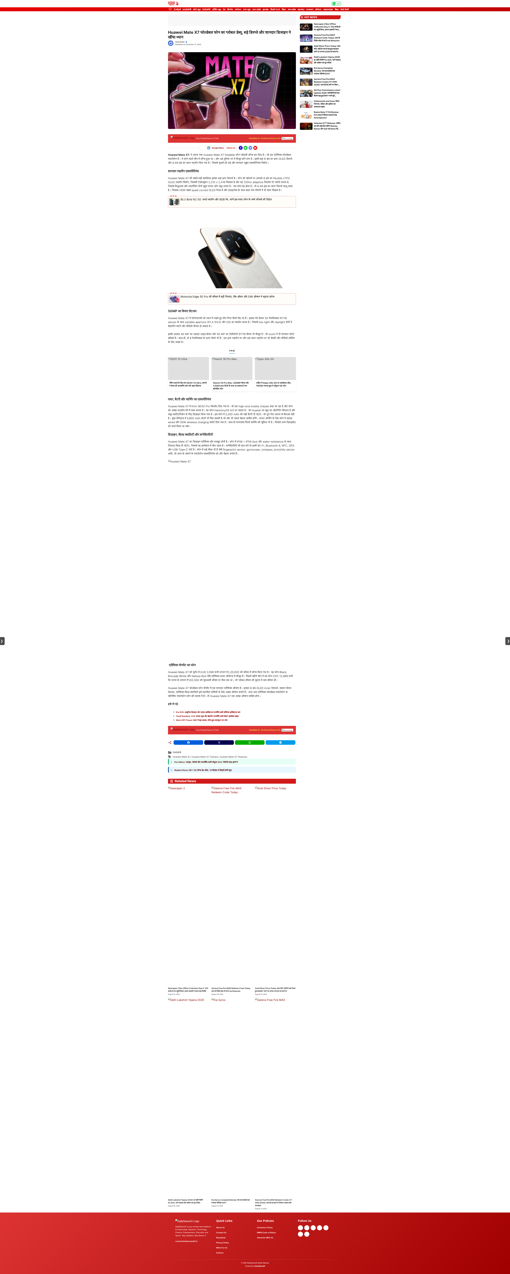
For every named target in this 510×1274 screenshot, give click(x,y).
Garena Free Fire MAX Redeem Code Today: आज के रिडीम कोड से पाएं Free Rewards (327, 38)
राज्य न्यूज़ (246, 9)
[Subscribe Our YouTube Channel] (255, 148)
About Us (220, 1227)
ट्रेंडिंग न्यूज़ (216, 9)
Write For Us (221, 1248)
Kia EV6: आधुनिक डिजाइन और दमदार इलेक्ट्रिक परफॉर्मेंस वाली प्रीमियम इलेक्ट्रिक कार (208, 712)
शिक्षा (337, 9)
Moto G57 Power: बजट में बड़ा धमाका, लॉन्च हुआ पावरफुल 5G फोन (202, 720)
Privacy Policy (222, 1243)
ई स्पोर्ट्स (177, 9)
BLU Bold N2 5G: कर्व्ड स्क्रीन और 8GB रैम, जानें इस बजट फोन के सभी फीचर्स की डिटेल (226, 199)
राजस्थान (309, 9)
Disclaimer (221, 1238)
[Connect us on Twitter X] (250, 148)
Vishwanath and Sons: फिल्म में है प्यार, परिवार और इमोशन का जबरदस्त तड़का (326, 104)
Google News (218, 148)
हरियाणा (318, 9)
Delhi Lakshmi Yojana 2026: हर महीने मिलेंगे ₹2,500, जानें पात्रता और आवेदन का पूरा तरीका (327, 60)
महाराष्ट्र (301, 9)
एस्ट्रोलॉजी (187, 9)
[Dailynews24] (173, 3)
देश (224, 9)
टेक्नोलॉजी (206, 9)
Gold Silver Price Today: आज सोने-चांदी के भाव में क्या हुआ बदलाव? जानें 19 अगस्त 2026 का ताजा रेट (327, 49)
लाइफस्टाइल (328, 9)
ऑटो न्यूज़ (197, 9)
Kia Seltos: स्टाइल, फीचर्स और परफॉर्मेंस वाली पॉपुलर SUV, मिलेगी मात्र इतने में (206, 762)
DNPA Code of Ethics (266, 1233)
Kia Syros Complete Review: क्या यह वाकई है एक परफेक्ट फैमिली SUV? (324, 71)
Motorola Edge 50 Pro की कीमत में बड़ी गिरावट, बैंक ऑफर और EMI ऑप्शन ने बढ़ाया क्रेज (227, 296)
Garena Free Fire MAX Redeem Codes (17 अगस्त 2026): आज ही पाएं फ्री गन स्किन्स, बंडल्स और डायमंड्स (273, 1203)
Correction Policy (265, 1227)
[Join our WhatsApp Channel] (246, 148)
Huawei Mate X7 (181, 756)
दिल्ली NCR (275, 9)
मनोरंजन (238, 9)
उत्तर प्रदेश (256, 9)
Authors (220, 1253)
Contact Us (221, 1233)
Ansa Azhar (180, 42)
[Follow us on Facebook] (241, 148)
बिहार (284, 9)
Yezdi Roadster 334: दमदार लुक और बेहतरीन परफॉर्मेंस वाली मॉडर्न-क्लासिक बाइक (207, 716)
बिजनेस (230, 9)
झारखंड (266, 9)
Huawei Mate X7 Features (233, 756)
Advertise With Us (265, 1238)
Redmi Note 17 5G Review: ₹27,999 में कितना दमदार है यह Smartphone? (326, 115)
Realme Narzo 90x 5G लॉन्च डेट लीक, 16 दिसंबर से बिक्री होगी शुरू (203, 770)
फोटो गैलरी (344, 9)
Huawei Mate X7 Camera (205, 756)
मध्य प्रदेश (292, 9)
